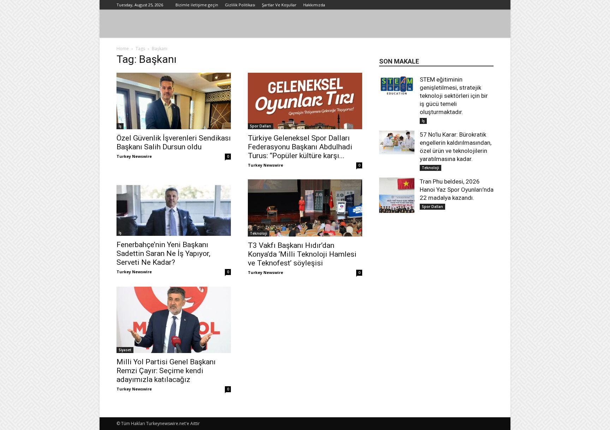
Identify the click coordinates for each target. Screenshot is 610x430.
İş (120, 126)
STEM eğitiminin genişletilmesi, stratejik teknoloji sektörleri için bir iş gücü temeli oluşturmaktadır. (454, 95)
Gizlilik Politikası (240, 4)
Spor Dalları (260, 126)
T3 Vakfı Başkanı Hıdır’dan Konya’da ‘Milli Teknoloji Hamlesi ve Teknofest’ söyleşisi (302, 254)
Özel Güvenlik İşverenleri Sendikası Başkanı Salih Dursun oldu (173, 142)
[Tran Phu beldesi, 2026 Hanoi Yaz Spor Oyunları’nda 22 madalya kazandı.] (396, 195)
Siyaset (125, 349)
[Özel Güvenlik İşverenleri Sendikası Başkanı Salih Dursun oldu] (173, 101)
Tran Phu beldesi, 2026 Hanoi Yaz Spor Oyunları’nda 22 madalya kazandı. (457, 189)
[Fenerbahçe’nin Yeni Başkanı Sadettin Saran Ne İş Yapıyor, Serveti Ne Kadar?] (173, 207)
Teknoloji (258, 233)
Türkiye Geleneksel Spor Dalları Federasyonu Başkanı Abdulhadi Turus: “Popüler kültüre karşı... (300, 147)
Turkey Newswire (134, 156)
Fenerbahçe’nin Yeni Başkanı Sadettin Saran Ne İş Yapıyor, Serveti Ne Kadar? (163, 253)
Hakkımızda (314, 4)
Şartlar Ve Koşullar (279, 4)
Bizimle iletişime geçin (196, 4)
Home (122, 49)
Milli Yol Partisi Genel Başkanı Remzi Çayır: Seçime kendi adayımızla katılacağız (166, 371)
